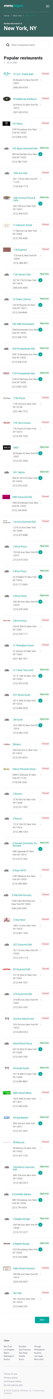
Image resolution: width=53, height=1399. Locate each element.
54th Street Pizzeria (24, 1268)
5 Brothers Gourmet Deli (23, 1168)
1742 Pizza (19, 398)
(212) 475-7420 (20, 859)
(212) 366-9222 (20, 213)
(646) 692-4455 (20, 288)
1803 (15, 447)
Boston (7, 1359)
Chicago (37, 1346)
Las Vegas (38, 1356)
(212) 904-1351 (20, 982)
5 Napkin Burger (21, 1219)
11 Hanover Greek (22, 225)
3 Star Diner (19, 919)
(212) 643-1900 (20, 1056)
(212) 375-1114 (20, 958)
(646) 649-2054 (19, 908)
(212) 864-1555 (19, 137)
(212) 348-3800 (19, 883)
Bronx (21, 1359)
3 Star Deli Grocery (22, 895)
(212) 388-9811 (20, 263)
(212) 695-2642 (20, 609)
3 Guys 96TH (19, 870)
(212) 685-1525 (20, 733)
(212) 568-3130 (19, 362)
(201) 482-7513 (20, 411)
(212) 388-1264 (20, 832)
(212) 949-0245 (20, 1106)
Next (42, 1320)
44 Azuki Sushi (21, 1068)
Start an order (43, 81)
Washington (9, 1356)
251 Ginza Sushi (21, 694)
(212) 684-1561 (20, 1306)
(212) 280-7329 (19, 161)
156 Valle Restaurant (23, 324)
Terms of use (10, 1374)
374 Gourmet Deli (22, 994)
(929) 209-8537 (20, 1281)
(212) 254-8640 (19, 312)
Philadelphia (39, 1350)
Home (6, 16)
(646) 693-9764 (20, 87)
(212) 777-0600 (20, 584)
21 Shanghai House (23, 645)
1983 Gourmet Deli (22, 497)
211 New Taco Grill (23, 670)
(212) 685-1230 (19, 386)
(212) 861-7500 (20, 933)
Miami (6, 1353)
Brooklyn (22, 1346)
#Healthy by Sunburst (25, 99)
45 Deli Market (20, 1117)
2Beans (17, 744)
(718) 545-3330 (19, 782)
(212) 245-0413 (20, 1183)
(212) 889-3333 (20, 708)
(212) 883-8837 (20, 1081)
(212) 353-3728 (20, 683)
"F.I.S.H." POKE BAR (23, 74)
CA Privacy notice (12, 1381)
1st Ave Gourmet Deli (24, 521)
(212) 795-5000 (19, 1207)
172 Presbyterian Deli (23, 373)
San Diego (23, 1353)
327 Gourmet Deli (22, 944)
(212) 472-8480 (20, 535)
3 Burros (17, 793)
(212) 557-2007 (20, 1131)
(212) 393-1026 (20, 436)
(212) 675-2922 (20, 560)
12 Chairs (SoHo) (21, 299)
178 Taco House (22, 422)
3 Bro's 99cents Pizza (23, 769)
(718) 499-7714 (20, 186)
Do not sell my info (13, 1385)
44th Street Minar (22, 1093)
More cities (38, 1359)
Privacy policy (11, 1377)
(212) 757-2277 (20, 1232)
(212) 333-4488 (20, 1257)
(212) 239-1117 (20, 634)
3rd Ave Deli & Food (23, 1018)
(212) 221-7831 (20, 807)
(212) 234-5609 (19, 510)
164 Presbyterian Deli (23, 348)
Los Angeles (9, 1350)
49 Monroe (18, 1142)
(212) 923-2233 (20, 485)
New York (17, 16)
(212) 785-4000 (20, 238)
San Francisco (25, 1350)
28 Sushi (18, 719)
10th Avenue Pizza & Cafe (24, 199)
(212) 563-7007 (20, 1007)
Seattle (22, 1356)
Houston (37, 1353)
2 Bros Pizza (20, 546)
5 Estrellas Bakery (21, 1194)
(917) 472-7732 (20, 1155)
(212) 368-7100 (19, 337)
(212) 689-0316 (20, 1032)
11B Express (20, 249)
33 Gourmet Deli (21, 969)
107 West (17, 123)
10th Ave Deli (20, 173)
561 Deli (17, 1293)
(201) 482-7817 (20, 658)
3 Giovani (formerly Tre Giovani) (25, 844)
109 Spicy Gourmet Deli (24, 148)
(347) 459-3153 (20, 112)
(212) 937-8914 (20, 757)
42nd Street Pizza (22, 1043)
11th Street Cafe (22, 274)
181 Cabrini (19, 472)
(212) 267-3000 (20, 461)
